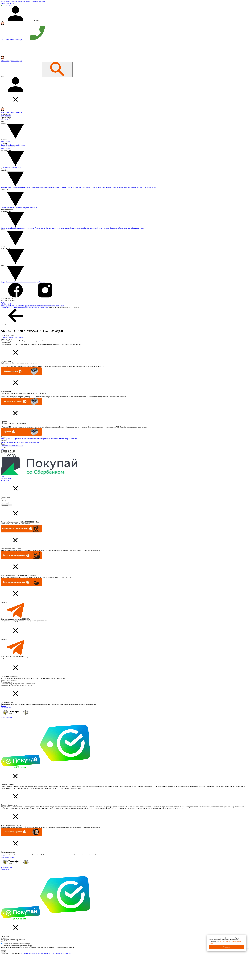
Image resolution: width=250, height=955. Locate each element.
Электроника (30, 228)
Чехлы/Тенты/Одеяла (116, 187)
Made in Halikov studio (6, 303)
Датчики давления (90, 228)
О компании (10, 282)
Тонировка (105, 187)
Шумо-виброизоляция (131, 187)
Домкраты (78, 187)
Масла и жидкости (54, 439)
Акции (8, 1)
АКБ (22, 306)
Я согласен (226, 947)
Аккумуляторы (6, 228)
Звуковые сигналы (103, 228)
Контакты (14, 1)
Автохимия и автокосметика (18, 187)
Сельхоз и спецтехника (39, 306)
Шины (3, 141)
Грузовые (28, 306)
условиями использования (62, 953)
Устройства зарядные (18, 228)
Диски (8, 141)
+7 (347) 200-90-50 (9, 5)
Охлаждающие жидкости (13, 208)
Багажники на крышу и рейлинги (39, 187)
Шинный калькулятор (37, 1)
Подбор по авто (15, 306)
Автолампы (5, 187)
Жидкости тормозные (29, 208)
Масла (3, 208)
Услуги (3, 1)
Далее (3, 951)
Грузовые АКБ (6, 167)
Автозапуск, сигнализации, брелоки (58, 228)
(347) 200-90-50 (6, 116)
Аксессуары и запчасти (69, 439)
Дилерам (42, 282)
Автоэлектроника (42, 439)
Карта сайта (5, 480)
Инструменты (56, 187)
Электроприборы (138, 228)
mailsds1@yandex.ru (7, 3)
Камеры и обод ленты (17, 145)
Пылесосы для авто (125, 228)
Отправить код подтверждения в (17, 946)
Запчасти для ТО (87, 187)
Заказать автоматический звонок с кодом (16, 944)
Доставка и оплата (24, 1)
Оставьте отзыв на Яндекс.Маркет (12, 337)
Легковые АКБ (16, 167)
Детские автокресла (67, 187)
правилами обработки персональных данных (36, 953)
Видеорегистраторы (77, 228)
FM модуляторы (40, 228)
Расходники (97, 187)
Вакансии (19, 446)
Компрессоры (114, 228)
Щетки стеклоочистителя (147, 187)
